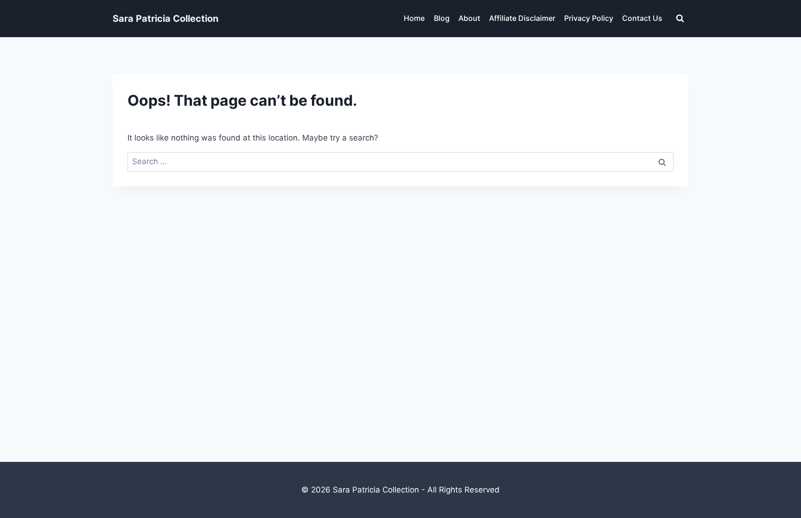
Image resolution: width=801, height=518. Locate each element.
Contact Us (642, 18)
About (469, 18)
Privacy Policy (588, 18)
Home (414, 18)
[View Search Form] (680, 18)
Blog (442, 18)
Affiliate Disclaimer (522, 18)
